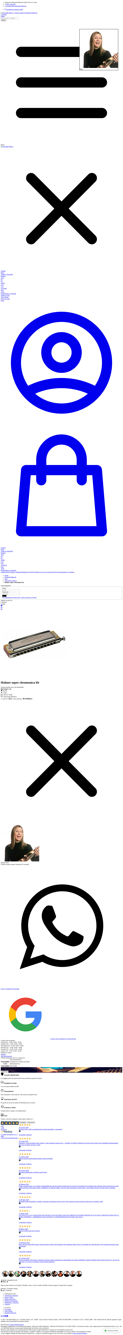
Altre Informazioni (6, 1056)
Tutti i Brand (8, 1311)
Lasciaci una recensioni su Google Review (63, 1039)
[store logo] (19, 13)
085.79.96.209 (11, 4)
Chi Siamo (8, 6)
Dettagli (3, 1054)
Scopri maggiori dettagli (79, 1333)
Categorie (4, 14)
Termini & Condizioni (11, 1295)
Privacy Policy (9, 1297)
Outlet (3, 16)
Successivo (31, 1122)
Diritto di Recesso (10, 1299)
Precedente (23, 1122)
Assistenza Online (112, 1330)
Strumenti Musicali (10, 1313)
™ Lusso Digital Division (16, 1324)
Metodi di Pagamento (11, 1301)
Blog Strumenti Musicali (18, 6)
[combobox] (10, 18)
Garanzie (7, 1304)
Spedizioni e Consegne (12, 1302)
